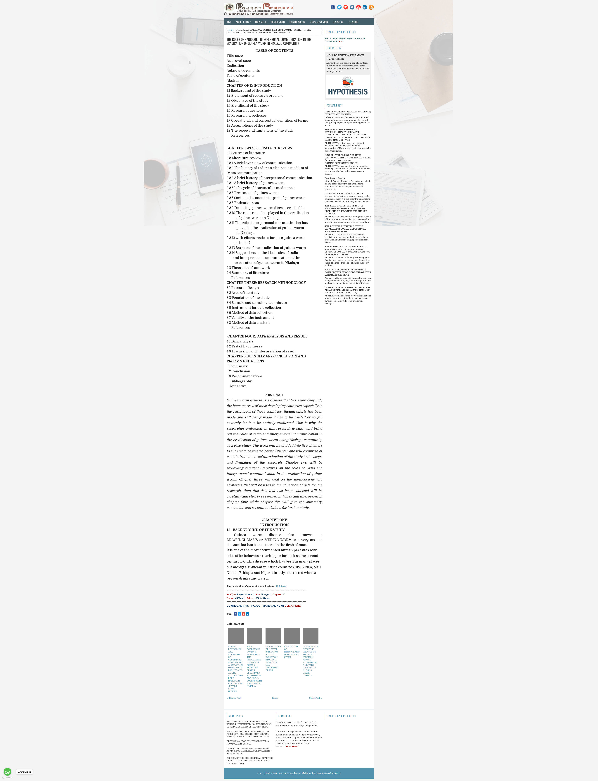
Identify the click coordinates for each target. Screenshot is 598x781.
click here (280, 586)
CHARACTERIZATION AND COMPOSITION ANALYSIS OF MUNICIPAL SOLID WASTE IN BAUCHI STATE (249, 751)
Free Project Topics (335, 178)
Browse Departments (319, 21)
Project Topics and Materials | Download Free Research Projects (308, 773)
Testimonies (353, 21)
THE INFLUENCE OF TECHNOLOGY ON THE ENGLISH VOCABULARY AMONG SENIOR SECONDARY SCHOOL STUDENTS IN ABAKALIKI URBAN (347, 250)
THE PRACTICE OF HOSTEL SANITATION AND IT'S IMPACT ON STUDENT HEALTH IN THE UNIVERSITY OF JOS (273, 658)
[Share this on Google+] (243, 614)
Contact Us (338, 21)
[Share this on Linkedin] (247, 614)
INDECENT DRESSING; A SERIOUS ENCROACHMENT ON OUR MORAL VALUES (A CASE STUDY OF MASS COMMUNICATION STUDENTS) (348, 159)
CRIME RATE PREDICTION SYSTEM (344, 193)
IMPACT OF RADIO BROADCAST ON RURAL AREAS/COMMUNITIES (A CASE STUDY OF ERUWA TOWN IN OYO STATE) (347, 290)
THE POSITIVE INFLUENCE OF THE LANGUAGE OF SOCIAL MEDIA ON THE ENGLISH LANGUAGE (345, 229)
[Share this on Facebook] (235, 614)
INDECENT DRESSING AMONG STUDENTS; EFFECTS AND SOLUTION (348, 113)
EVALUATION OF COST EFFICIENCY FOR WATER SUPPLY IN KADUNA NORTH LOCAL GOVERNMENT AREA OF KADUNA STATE (249, 724)
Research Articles (297, 21)
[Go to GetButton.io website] (7, 778)
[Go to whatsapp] (7, 772)
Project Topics (243, 21)
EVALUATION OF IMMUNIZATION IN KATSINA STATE (292, 651)
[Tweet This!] (239, 614)
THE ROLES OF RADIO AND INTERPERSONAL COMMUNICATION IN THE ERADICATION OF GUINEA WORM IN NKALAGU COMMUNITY (269, 41)
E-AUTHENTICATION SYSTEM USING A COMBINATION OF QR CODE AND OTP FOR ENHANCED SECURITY (348, 272)
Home (229, 21)
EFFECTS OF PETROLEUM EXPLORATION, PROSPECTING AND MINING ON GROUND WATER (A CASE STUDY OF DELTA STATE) (248, 734)
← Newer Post (234, 698)
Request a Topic (278, 21)
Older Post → (315, 698)
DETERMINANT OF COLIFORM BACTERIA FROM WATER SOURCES (248, 742)
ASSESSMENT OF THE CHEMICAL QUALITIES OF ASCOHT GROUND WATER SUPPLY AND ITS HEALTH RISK (250, 760)
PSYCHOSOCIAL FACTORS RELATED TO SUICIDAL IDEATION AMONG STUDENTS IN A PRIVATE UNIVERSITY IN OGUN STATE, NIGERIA (310, 661)
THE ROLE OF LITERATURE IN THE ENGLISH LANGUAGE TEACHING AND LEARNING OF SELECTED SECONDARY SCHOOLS (346, 210)
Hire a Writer (260, 21)
